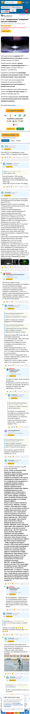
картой (19, 157)
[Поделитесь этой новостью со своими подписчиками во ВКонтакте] (5, 115)
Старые (18, 140)
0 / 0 (16, 124)
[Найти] (19, 2)
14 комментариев (15, 110)
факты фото (12, 105)
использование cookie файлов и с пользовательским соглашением (13, 704)
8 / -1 (14, 121)
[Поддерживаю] (2, 157)
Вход (27, 2)
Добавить (17, 713)
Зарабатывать (6, 31)
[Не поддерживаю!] (10, 157)
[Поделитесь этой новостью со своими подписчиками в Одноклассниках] (10, 115)
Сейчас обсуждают (17, 7)
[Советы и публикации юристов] (2, 2)
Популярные (5, 140)
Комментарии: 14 (10, 135)
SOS (26, 11)
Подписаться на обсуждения (9, 137)
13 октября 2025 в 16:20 (7, 23)
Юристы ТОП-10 (6, 7)
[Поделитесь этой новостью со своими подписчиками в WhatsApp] (20, 115)
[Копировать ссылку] (25, 115)
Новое (5, 11)
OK (13, 709)
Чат (2, 149)
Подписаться (10, 128)
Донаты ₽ (20, 128)
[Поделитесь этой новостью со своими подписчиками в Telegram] (15, 115)
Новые (12, 140)
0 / (9, 583)
